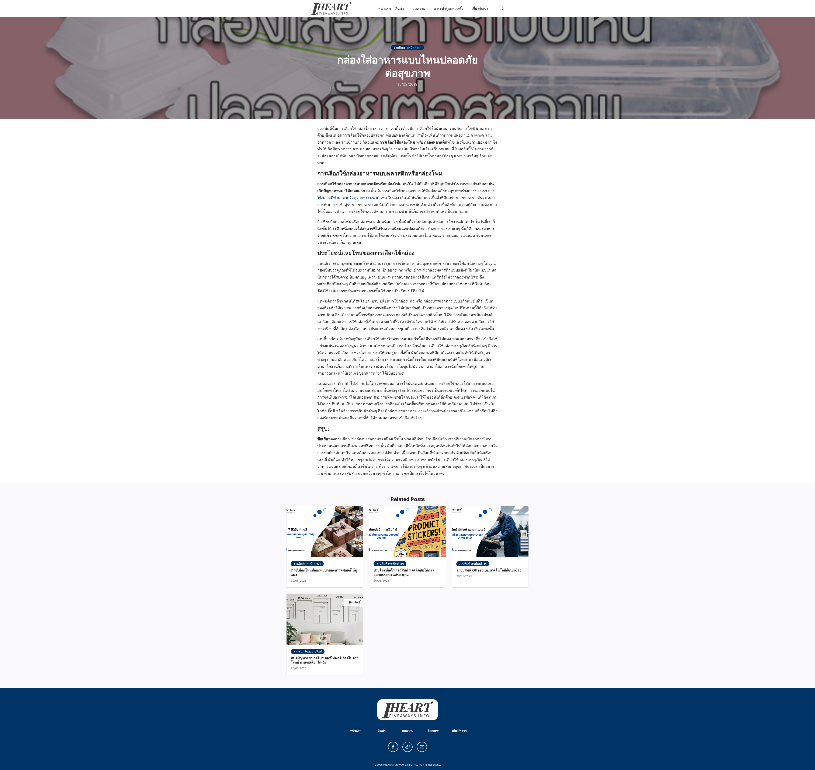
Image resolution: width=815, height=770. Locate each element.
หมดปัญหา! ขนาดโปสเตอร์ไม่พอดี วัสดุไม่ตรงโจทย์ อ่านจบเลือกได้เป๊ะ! (324, 660)
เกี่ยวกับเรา (480, 8)
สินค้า (399, 8)
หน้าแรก (384, 8)
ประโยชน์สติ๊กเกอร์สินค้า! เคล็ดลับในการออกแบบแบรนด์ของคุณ (404, 572)
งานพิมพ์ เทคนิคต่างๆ (407, 47)
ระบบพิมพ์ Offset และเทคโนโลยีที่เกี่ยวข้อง (488, 570)
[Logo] (331, 8)
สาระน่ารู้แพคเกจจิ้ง (448, 8)
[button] (393, 747)
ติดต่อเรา (433, 731)
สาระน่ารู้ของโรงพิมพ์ (308, 651)
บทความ (418, 8)
